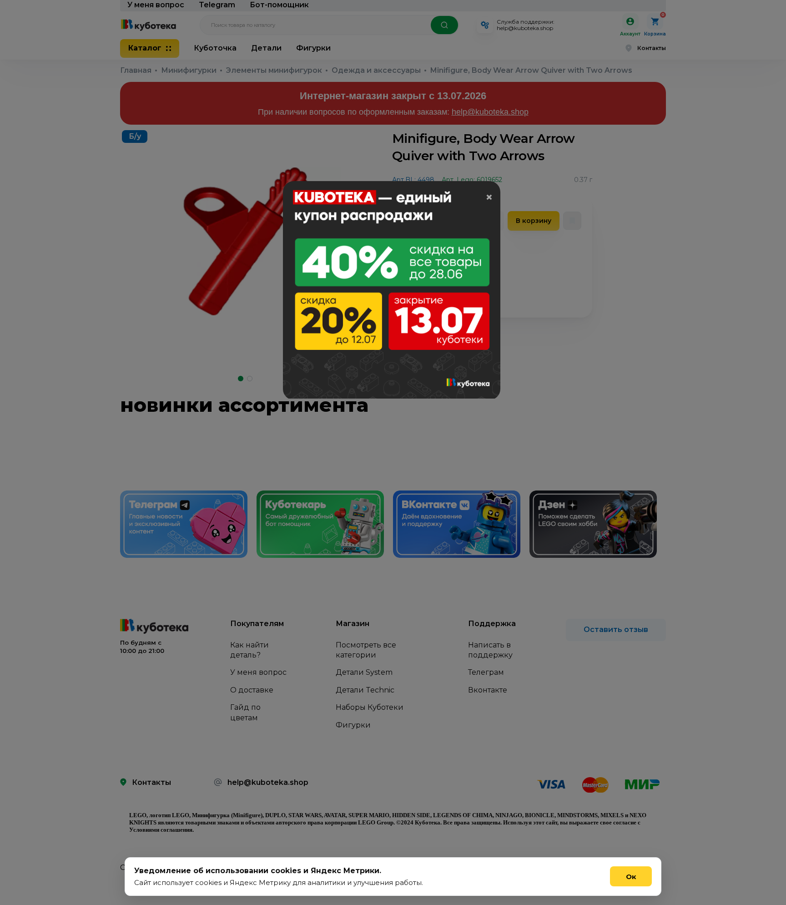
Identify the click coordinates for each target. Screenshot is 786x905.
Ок (631, 876)
